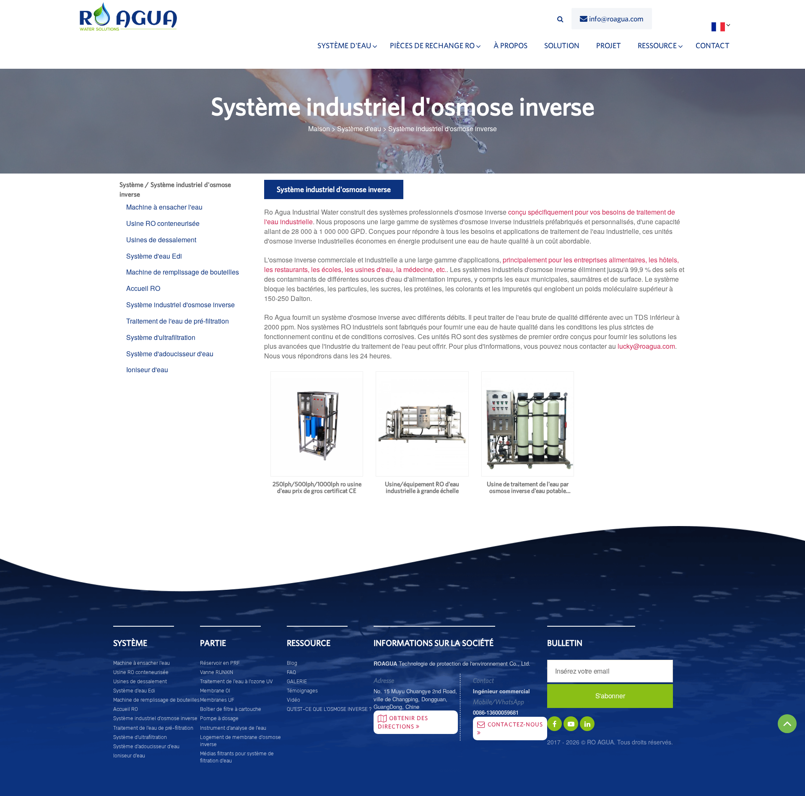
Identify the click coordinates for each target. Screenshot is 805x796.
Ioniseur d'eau (147, 369)
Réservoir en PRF (220, 663)
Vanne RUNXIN (216, 672)
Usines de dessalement (161, 239)
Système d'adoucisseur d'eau (169, 353)
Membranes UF (217, 700)
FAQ (291, 672)
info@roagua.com (616, 18)
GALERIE (297, 682)
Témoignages (302, 691)
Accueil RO (143, 288)
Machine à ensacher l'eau (164, 207)
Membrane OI (215, 691)
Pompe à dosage (219, 718)
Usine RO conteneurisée (163, 223)
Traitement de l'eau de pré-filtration (177, 321)
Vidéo (293, 700)
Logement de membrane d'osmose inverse (240, 740)
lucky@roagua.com (646, 346)
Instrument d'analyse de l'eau (233, 728)
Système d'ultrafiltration (160, 337)
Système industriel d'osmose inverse (180, 304)
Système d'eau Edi (154, 256)
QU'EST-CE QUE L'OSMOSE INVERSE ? (329, 709)
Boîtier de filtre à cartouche (230, 709)
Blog (292, 663)
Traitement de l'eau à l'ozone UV (236, 682)
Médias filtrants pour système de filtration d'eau (237, 757)
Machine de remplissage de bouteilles (182, 272)
